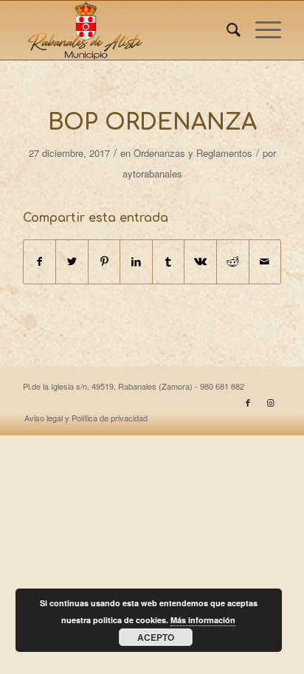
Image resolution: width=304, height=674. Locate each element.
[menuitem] (226, 30)
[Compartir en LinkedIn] (136, 261)
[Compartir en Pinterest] (104, 261)
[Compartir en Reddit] (233, 261)
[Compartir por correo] (265, 261)
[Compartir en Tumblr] (168, 261)
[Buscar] (226, 30)
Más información (202, 619)
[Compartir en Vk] (200, 261)
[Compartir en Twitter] (72, 261)
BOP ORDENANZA (152, 122)
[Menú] (261, 30)
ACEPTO (155, 637)
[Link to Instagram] (270, 402)
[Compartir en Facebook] (40, 261)
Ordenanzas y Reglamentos (193, 153)
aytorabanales (152, 173)
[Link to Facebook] (248, 402)
